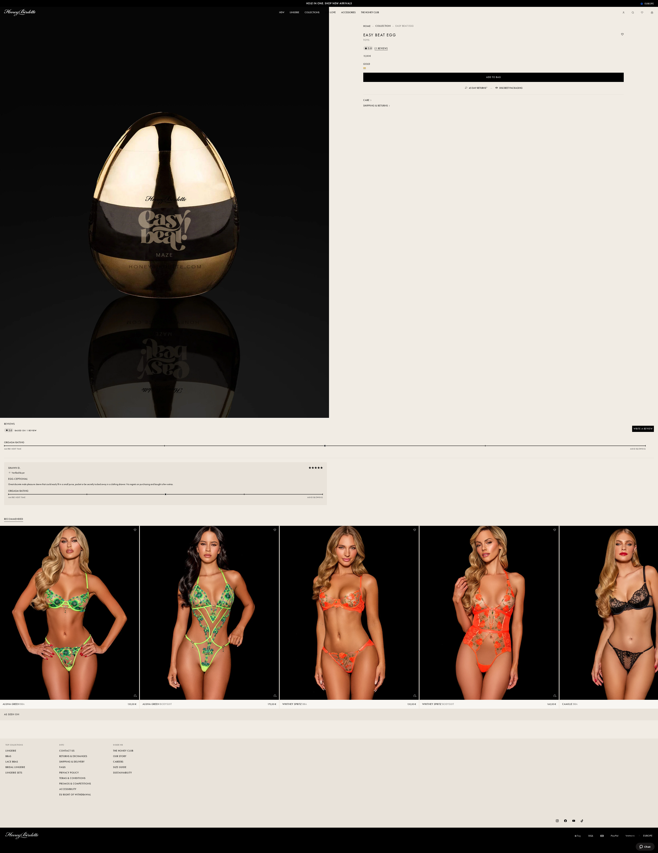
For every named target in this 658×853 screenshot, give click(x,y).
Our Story (119, 756)
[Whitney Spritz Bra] (349, 613)
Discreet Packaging (510, 88)
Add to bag (493, 77)
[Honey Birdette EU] (20, 12)
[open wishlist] (642, 12)
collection (383, 26)
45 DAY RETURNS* (478, 88)
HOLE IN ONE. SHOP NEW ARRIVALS (329, 3)
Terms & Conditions (72, 778)
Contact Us (67, 750)
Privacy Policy (69, 772)
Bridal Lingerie (15, 767)
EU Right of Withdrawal (75, 794)
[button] (375, 48)
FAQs (62, 767)
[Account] (624, 12)
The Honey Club (123, 750)
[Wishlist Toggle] (622, 34)
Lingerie (10, 750)
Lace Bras (11, 761)
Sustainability (122, 772)
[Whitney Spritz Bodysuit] (489, 613)
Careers (118, 761)
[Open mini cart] (651, 12)
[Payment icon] (630, 836)
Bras (8, 756)
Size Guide (119, 767)
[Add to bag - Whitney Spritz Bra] (414, 695)
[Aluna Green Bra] (69, 613)
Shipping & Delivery (72, 761)
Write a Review (643, 429)
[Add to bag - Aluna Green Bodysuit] (275, 695)
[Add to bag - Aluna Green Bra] (135, 695)
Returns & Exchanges (73, 756)
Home (367, 26)
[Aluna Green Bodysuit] (209, 613)
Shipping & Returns (375, 105)
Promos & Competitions (75, 783)
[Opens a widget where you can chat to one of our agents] (645, 847)
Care (366, 100)
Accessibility (67, 789)
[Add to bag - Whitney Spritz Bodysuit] (554, 695)
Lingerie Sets (13, 772)
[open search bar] (632, 12)
